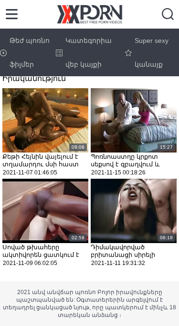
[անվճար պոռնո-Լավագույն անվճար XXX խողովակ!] (89, 14)
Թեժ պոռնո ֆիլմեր (30, 52)
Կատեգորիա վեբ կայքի (88, 52)
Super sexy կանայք (151, 52)
